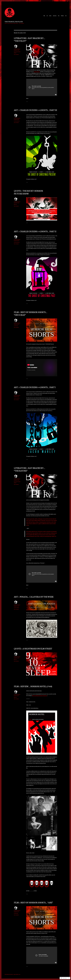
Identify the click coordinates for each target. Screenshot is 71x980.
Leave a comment (16, 54)
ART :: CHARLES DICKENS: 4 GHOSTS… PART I (35, 387)
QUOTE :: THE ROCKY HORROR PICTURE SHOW (28, 192)
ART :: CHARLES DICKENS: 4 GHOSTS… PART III (35, 110)
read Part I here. (37, 71)
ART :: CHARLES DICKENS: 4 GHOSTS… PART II (35, 231)
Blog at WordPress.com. (17, 974)
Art (47, 15)
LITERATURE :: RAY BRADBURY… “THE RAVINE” (29, 469)
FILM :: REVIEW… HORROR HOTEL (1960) (33, 686)
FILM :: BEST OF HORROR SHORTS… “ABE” (33, 902)
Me (65, 15)
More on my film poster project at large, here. (39, 695)
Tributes (62, 15)
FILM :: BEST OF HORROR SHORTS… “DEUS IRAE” (30, 313)
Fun (58, 15)
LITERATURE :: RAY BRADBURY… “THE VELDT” (29, 39)
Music (50, 15)
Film (44, 15)
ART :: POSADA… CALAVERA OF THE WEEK (34, 596)
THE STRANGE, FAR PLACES (14, 21)
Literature (54, 15)
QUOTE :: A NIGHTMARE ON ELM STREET (33, 648)
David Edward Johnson (17, 48)
